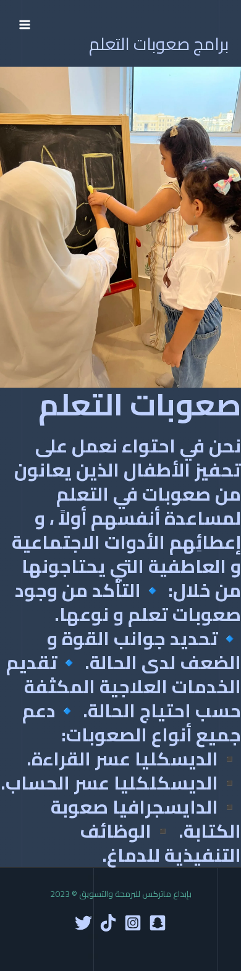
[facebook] (157, 922)
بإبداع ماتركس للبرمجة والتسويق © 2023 (121, 894)
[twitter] (83, 922)
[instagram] (133, 922)
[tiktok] (108, 922)
